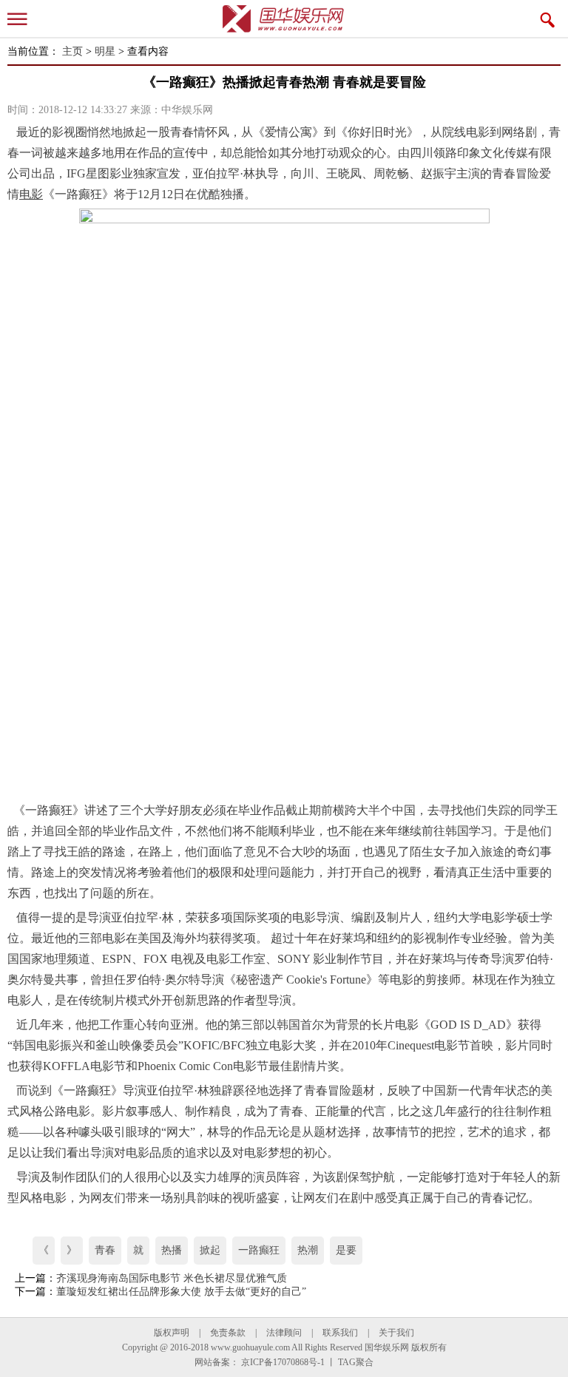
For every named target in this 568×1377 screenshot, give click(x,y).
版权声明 (171, 1332)
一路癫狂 (259, 1250)
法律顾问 (284, 1332)
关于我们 (396, 1332)
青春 (105, 1250)
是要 (346, 1250)
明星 (105, 51)
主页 (72, 51)
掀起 (210, 1250)
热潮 (307, 1250)
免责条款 (228, 1332)
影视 (63, 132)
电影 (478, 132)
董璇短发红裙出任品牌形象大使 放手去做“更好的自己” (181, 1291)
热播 (171, 1250)
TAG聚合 (355, 1362)
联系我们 (340, 1332)
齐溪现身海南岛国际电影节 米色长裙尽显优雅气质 (171, 1278)
